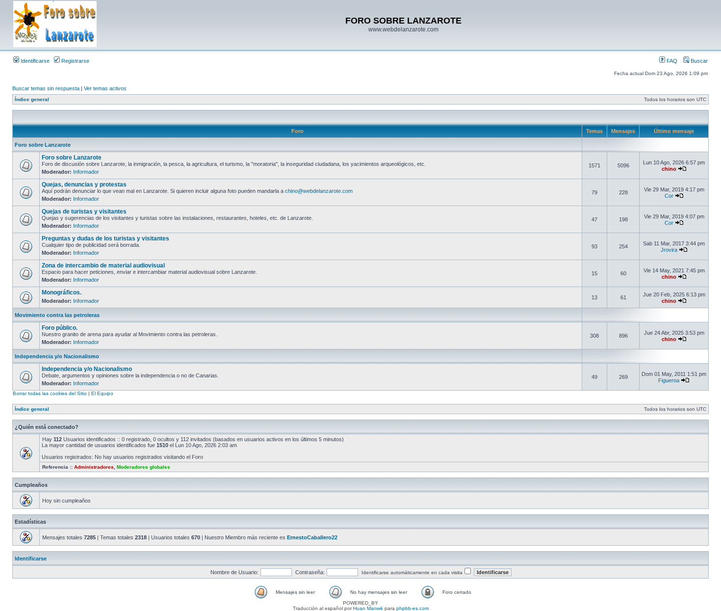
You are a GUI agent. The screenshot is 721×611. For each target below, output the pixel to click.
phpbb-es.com (412, 608)
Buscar (698, 61)
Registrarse (74, 61)
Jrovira (669, 250)
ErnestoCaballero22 (312, 537)
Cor (669, 196)
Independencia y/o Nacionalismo (57, 356)
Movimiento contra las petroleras (57, 315)
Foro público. (59, 327)
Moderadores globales (143, 467)
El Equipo (102, 393)
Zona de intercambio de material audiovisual (103, 265)
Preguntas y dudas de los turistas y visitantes (105, 238)
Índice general (32, 99)
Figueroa (668, 380)
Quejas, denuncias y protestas (84, 184)
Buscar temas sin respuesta (45, 88)
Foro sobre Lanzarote (43, 145)
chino (669, 169)
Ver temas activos (105, 88)
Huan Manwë (368, 608)
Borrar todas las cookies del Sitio (50, 393)
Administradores (94, 467)
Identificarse (34, 61)
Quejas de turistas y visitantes (84, 211)
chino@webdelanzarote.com (319, 191)
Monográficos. (61, 292)
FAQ (671, 61)
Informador (86, 172)
